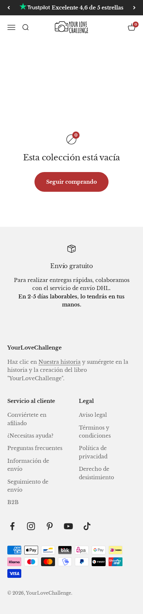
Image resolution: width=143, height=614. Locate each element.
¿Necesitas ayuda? (30, 435)
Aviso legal (93, 415)
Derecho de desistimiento (96, 473)
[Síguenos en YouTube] (68, 526)
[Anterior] (8, 8)
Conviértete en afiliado (27, 419)
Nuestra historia (59, 362)
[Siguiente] (134, 8)
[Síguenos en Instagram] (31, 526)
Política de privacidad (93, 452)
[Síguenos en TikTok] (87, 526)
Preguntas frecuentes (34, 448)
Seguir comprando (71, 182)
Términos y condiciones (95, 431)
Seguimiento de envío (27, 485)
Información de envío (28, 465)
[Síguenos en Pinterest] (50, 526)
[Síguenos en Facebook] (12, 526)
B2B (13, 502)
